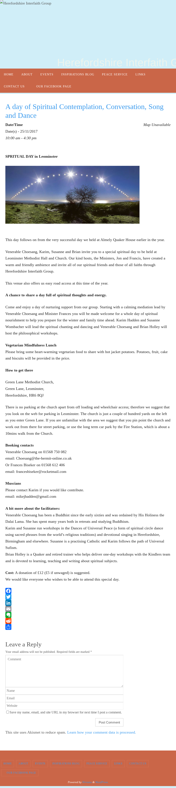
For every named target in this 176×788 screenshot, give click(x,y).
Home (7, 763)
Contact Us (137, 763)
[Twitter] (88, 597)
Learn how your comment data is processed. (101, 732)
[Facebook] (88, 591)
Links (118, 763)
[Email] (88, 609)
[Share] (88, 627)
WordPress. (101, 782)
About (23, 763)
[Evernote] (88, 615)
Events (40, 763)
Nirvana (87, 782)
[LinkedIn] (88, 603)
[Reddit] (88, 621)
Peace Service (96, 763)
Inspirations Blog (66, 763)
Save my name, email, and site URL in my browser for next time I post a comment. (66, 712)
